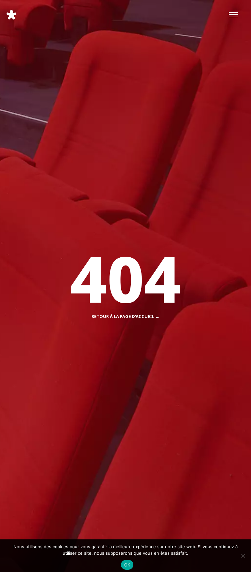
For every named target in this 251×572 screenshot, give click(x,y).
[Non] (243, 555)
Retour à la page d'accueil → (125, 316)
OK (127, 564)
